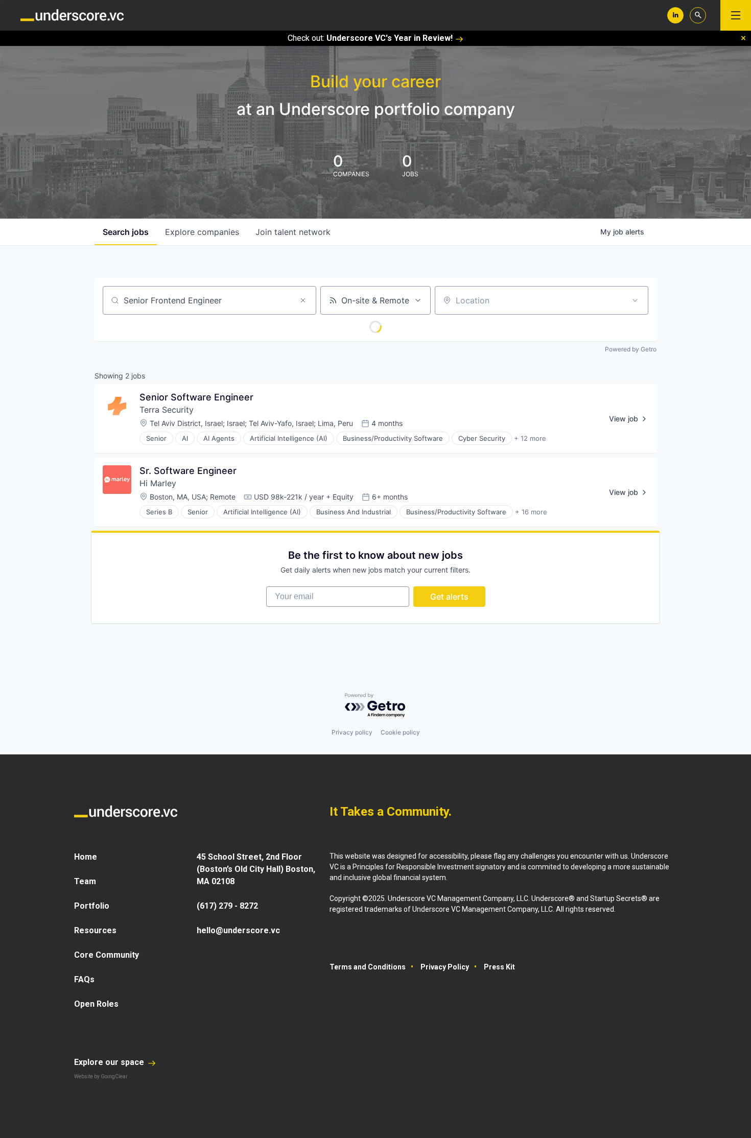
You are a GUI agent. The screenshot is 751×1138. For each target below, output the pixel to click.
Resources (95, 930)
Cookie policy (400, 732)
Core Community (106, 955)
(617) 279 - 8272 (227, 906)
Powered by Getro (630, 349)
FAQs (84, 979)
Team (85, 881)
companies (202, 232)
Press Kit (499, 967)
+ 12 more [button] (530, 438)
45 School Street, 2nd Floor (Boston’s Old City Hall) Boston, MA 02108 (256, 869)
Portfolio (91, 906)
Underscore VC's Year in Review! (389, 38)
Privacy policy (352, 732)
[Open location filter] (635, 300)
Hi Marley (157, 483)
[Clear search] (303, 300)
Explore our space (110, 1062)
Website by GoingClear (101, 1076)
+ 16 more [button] (531, 512)
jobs (126, 232)
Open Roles (96, 1004)
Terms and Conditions (368, 967)
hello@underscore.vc (238, 930)
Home (85, 857)
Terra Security (166, 410)
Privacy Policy (444, 967)
